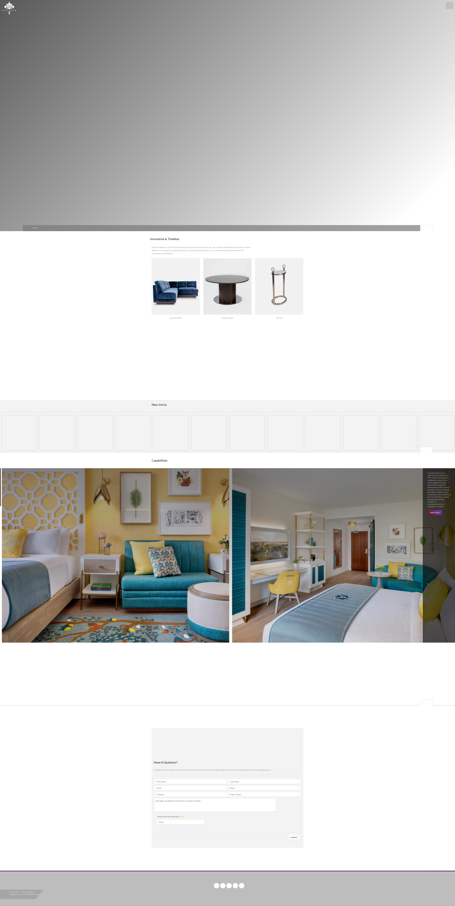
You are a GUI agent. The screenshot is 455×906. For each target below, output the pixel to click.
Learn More (435, 510)
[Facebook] (216, 885)
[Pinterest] (229, 885)
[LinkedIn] (241, 885)
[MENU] (449, 5)
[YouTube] (222, 885)
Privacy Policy (13, 892)
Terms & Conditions (27, 892)
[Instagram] (235, 885)
